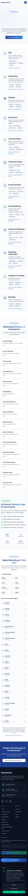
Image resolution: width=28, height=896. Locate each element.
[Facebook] (6, 801)
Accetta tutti (15, 892)
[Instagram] (10, 801)
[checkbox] (1, 849)
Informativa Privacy (10, 849)
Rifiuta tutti (14, 884)
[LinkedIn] (2, 801)
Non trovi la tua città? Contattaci (13, 735)
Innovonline (6, 2)
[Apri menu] (25, 2)
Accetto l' (8, 849)
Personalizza (15, 888)
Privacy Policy (14, 880)
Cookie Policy (21, 880)
